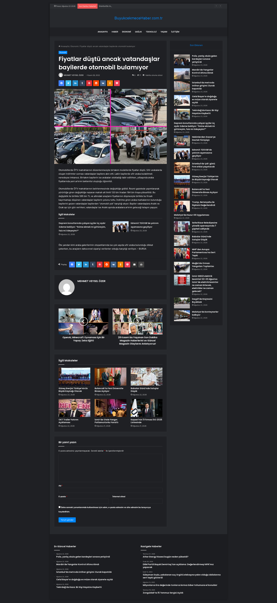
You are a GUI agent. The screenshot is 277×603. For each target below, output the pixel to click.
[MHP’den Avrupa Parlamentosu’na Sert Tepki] (182, 253)
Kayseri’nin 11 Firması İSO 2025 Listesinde (146, 421)
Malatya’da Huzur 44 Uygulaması (191, 214)
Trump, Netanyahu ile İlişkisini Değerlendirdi (203, 204)
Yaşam (164, 32)
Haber (115, 32)
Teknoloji (151, 32)
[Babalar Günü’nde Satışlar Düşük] (146, 376)
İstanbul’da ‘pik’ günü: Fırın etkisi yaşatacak (203, 165)
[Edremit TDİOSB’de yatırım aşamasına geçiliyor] (121, 226)
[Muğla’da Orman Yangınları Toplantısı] (182, 267)
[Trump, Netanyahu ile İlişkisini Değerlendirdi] (182, 206)
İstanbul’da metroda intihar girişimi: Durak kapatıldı (121, 6)
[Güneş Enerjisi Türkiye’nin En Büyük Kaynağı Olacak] (74, 376)
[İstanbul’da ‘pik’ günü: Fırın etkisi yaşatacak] (182, 167)
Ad (61, 486)
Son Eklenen (196, 45)
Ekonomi (126, 32)
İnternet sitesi (119, 496)
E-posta (63, 496)
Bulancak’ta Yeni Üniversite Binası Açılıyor (109, 390)
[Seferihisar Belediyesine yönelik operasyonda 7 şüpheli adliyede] (182, 226)
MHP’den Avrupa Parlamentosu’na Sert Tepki (203, 252)
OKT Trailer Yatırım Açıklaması (68, 421)
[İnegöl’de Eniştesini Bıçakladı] (182, 303)
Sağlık (138, 32)
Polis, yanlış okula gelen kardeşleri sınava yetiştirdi (204, 58)
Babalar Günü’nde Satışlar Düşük (145, 390)
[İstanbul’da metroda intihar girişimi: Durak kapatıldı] (182, 86)
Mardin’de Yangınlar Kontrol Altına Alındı (202, 71)
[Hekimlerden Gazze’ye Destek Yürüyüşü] (182, 141)
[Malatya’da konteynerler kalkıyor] (182, 315)
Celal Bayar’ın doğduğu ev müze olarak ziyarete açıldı (204, 99)
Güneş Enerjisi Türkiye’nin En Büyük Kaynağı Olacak (73, 390)
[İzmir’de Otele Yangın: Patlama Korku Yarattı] (110, 408)
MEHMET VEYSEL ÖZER (74, 75)
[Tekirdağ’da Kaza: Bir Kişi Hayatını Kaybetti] (182, 114)
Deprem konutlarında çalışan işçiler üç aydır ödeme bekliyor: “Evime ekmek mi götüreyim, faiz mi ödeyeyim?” (82, 227)
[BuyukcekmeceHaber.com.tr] (138, 18)
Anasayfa (103, 32)
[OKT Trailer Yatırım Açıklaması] (74, 408)
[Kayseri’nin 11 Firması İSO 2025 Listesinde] (146, 408)
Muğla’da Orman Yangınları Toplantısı (203, 265)
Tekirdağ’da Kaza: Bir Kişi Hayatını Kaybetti (205, 112)
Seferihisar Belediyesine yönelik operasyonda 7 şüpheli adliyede (204, 225)
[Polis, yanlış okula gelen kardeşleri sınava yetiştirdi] (182, 59)
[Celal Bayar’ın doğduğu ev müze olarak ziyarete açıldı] (182, 100)
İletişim (175, 32)
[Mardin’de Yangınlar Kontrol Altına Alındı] (182, 73)
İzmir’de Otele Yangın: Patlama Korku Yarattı (106, 421)
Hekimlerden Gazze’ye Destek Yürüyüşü (204, 138)
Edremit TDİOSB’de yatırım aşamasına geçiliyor (202, 152)
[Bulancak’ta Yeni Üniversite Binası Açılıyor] (110, 376)
